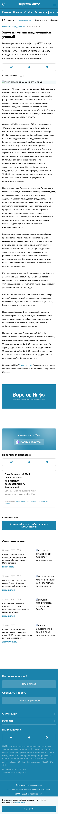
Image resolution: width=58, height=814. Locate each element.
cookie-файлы (20, 803)
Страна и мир (40, 20)
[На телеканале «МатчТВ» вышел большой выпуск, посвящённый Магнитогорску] (46, 583)
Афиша (50, 12)
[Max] (47, 737)
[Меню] (54, 4)
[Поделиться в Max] (47, 67)
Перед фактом (24, 20)
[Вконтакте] (11, 737)
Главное (6, 12)
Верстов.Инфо (26, 365)
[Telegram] (29, 737)
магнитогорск (21, 501)
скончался (41, 501)
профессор (31, 501)
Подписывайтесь (31, 442)
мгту (47, 501)
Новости (17, 12)
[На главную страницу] (29, 4)
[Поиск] (3, 4)
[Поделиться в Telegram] (29, 67)
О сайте (28, 12)
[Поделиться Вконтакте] (11, 67)
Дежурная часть (9, 642)
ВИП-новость (8, 20)
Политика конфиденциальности (29, 785)
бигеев (7, 504)
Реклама (39, 12)
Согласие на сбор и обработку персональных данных (29, 790)
